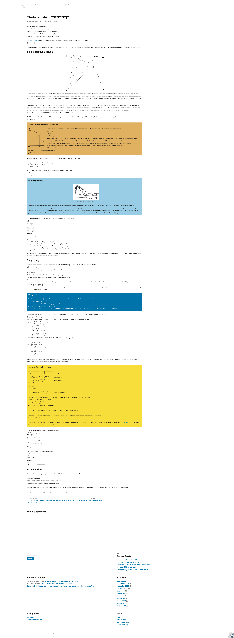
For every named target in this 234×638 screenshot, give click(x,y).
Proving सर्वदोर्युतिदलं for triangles (128, 567)
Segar (29, 586)
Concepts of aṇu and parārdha (128, 562)
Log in (119, 617)
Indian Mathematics (53, 492)
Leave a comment (54, 21)
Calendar (30, 617)
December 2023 (123, 583)
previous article (34, 40)
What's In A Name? (33, 5)
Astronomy (63, 492)
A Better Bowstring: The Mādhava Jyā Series (61, 581)
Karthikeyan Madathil (33, 21)
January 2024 (122, 581)
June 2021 (121, 593)
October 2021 (122, 588)
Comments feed (123, 622)
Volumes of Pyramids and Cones (129, 560)
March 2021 (121, 601)
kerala (70, 492)
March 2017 (121, 606)
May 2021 (120, 596)
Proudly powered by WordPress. (43, 633)
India (67, 492)
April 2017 (121, 603)
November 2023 (123, 586)
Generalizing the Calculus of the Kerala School (134, 565)
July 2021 (120, 591)
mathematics (75, 492)
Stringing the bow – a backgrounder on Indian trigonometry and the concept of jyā (64, 586)
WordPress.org (122, 625)
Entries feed (121, 620)
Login (53, 633)
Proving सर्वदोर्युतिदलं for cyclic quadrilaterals (132, 570)
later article (127, 422)
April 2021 (121, 598)
